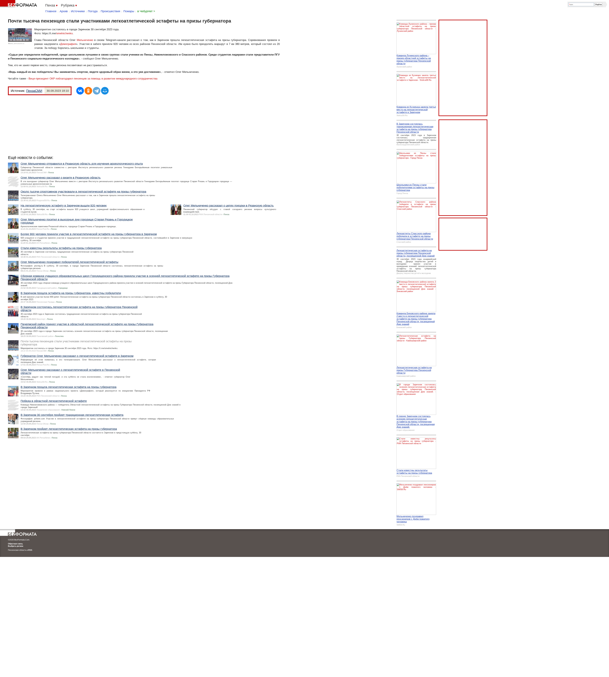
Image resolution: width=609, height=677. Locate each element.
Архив (64, 11)
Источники (78, 11)
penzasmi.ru (19, 43)
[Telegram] (96, 91)
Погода (93, 11)
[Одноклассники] (88, 91)
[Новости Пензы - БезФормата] (19, 4)
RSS (30, 550)
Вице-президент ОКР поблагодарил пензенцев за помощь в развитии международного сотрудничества (93, 78)
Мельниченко (85, 40)
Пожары (128, 11)
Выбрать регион (15, 546)
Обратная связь (15, 544)
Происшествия (110, 11)
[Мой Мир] (105, 91)
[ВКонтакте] (80, 91)
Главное (50, 11)
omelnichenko (64, 33)
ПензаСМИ (34, 90)
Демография (68, 44)
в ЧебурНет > (146, 11)
